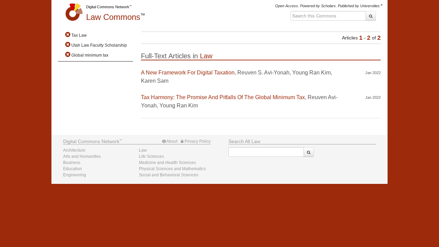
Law (113, 17)
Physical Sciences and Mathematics (172, 168)
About (171, 141)
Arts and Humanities (82, 156)
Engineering (74, 175)
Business (71, 162)
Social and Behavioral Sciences (168, 175)
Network (91, 141)
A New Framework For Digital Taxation (188, 72)
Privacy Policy (197, 141)
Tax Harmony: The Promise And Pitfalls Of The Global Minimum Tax (223, 97)
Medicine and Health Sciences (167, 162)
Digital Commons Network (107, 7)
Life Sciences (151, 156)
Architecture (74, 150)
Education (72, 168)
